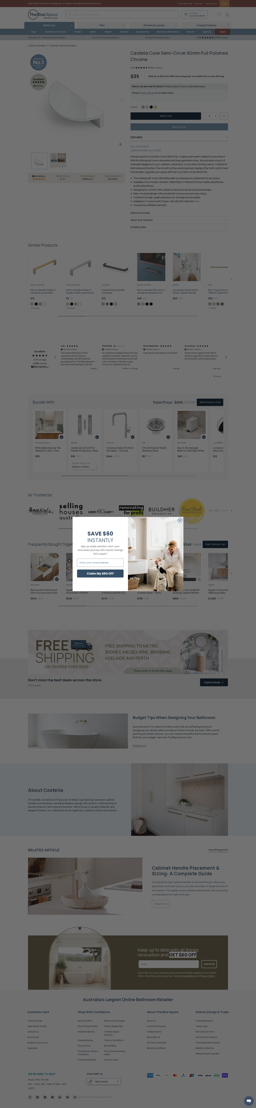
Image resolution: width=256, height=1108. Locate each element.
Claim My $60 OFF (100, 573)
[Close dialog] (180, 520)
